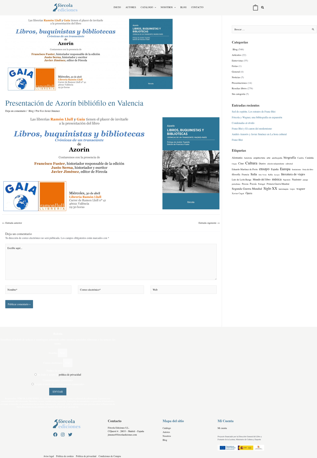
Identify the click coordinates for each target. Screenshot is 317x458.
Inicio (117, 7)
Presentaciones (239, 82)
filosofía (236, 174)
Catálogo (147, 7)
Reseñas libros (239, 88)
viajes (292, 189)
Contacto (197, 7)
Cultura (251, 163)
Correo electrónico (53, 362)
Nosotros (167, 7)
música (277, 179)
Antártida (248, 157)
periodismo (236, 184)
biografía (290, 157)
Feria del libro (307, 169)
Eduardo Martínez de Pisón (245, 169)
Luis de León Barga (241, 179)
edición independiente (275, 163)
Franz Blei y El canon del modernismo (252, 128)
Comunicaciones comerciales (58, 380)
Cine (241, 163)
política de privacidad (70, 374)
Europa (285, 168)
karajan (277, 174)
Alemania (237, 157)
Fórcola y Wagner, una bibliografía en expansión (257, 117)
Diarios (262, 163)
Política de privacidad (58, 370)
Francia (245, 174)
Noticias (236, 77)
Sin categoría (238, 93)
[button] (154, 7)
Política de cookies (65, 456)
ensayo (264, 168)
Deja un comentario (15, 111)
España (275, 169)
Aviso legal (48, 456)
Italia (254, 174)
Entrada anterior (12, 222)
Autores (130, 7)
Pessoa (245, 183)
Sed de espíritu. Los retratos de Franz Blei (253, 111)
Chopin (234, 164)
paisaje (305, 179)
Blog (183, 7)
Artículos (236, 55)
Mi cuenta (222, 428)
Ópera (249, 193)
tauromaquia (283, 189)
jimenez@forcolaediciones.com (122, 434)
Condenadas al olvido (243, 122)
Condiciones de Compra (110, 456)
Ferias (235, 66)
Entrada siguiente (209, 222)
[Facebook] (55, 434)
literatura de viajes (293, 174)
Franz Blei (237, 139)
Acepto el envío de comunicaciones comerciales (59, 384)
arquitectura (259, 157)
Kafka (270, 174)
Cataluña (309, 157)
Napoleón (286, 179)
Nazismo (296, 179)
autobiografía (277, 157)
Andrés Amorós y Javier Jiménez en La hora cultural (259, 134)
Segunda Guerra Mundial (247, 189)
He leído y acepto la (59, 374)
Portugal (261, 184)
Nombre (53, 353)
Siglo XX (270, 188)
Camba (300, 157)
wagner (300, 189)
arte (268, 157)
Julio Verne (263, 174)
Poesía (253, 183)
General (236, 71)
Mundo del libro (261, 179)
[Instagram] (62, 434)
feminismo (296, 169)
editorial (289, 163)
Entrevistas (237, 60)
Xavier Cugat (238, 193)
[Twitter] (70, 434)
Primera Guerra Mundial (278, 183)
